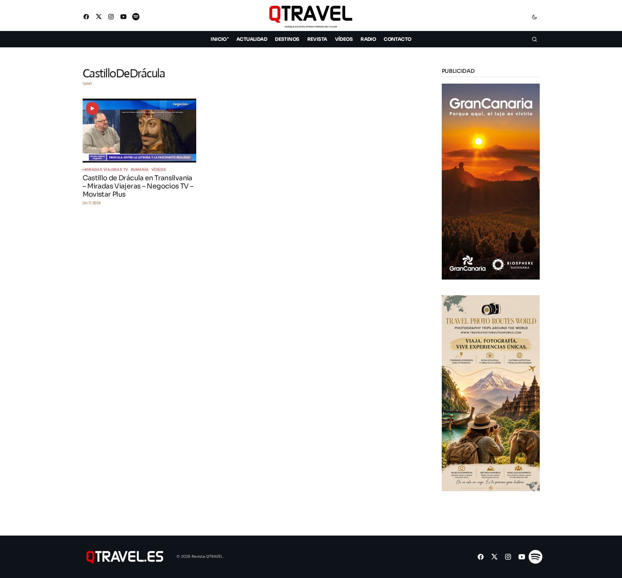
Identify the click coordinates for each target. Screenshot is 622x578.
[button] (534, 16)
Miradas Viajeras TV (106, 169)
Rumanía (140, 169)
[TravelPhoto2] (491, 392)
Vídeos (159, 169)
